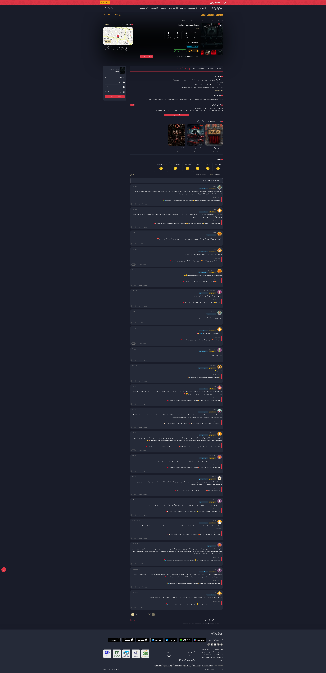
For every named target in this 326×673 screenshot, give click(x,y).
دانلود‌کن (104, 2)
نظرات (193, 68)
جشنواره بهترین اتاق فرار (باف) (187, 660)
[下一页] (132, 614)
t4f (211, 649)
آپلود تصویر (177, 115)
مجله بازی (169, 652)
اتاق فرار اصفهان (178, 665)
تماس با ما (192, 656)
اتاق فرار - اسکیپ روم (207, 665)
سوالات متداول (168, 648)
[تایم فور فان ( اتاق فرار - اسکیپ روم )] (217, 8)
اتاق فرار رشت (158, 665)
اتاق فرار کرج (187, 665)
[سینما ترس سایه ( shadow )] (212, 36)
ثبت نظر (186, 68)
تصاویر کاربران (201, 68)
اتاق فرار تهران (196, 665)
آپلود (132, 105)
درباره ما (193, 648)
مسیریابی (107, 41)
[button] (163, 2)
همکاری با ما (169, 656)
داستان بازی (211, 68)
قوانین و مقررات (191, 652)
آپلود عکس (179, 68)
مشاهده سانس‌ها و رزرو (146, 56)
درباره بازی (219, 68)
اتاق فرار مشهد (168, 665)
